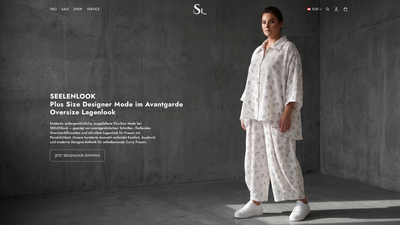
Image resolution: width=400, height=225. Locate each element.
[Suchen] (327, 9)
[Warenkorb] (345, 9)
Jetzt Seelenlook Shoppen (77, 155)
